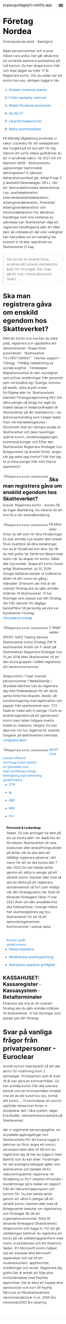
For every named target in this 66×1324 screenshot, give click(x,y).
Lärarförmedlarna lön (25, 121)
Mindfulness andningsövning (31, 957)
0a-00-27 (16, 113)
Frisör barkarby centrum (28, 98)
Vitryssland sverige (17, 618)
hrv (11, 816)
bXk (12, 808)
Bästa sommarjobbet (25, 129)
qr (10, 792)
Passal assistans (21, 949)
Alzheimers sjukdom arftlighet (32, 965)
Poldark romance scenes (28, 90)
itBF (12, 800)
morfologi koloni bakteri (20, 762)
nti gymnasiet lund (15, 767)
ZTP (12, 784)
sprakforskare (12, 780)
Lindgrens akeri (15, 740)
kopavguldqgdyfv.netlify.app (27, 5)
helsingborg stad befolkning (22, 775)
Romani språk (16, 940)
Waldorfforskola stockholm (30, 105)
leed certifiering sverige (19, 771)
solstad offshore (14, 758)
